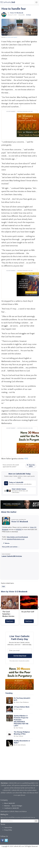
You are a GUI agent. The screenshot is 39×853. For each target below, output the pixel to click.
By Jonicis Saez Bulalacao (21, 702)
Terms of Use (8, 827)
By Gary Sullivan (18, 736)
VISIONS (18, 529)
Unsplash (15, 37)
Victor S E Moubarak (16, 13)
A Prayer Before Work (21, 707)
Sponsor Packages (17, 806)
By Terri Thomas (18, 728)
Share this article (31, 465)
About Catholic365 (9, 803)
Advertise (7, 806)
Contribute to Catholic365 (11, 808)
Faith (3, 586)
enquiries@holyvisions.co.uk (15, 539)
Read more (9, 621)
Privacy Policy (8, 830)
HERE (26, 459)
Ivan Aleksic (8, 37)
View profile (21, 15)
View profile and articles (10, 547)
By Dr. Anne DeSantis (20, 745)
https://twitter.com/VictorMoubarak (17, 537)
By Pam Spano (18, 709)
